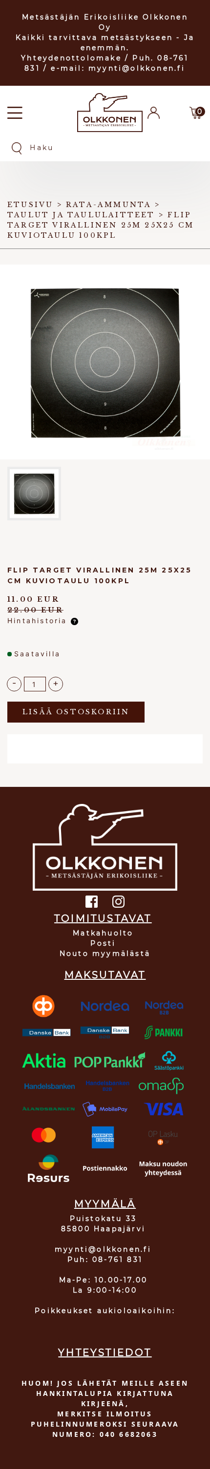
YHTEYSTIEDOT (104, 1352)
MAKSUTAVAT (105, 975)
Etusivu (30, 204)
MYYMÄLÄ (105, 1204)
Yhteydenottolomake (71, 58)
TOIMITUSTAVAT (103, 918)
